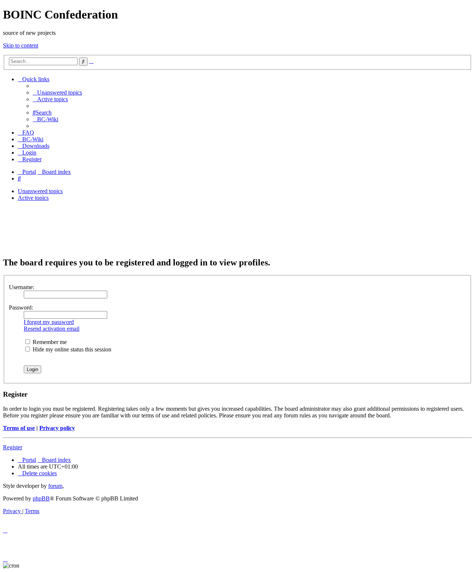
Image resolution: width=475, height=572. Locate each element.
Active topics (33, 198)
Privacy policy (57, 428)
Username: (21, 287)
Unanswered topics (40, 191)
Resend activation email (51, 328)
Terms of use (19, 428)
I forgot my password (49, 322)
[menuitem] (57, 92)
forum (55, 486)
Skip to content (20, 45)
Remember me (49, 342)
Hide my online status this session (71, 349)
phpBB (41, 498)
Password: (21, 307)
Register (12, 447)
